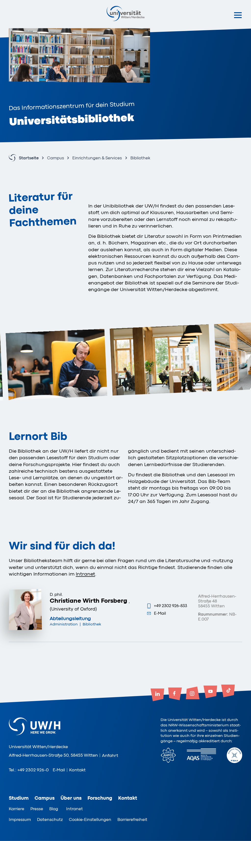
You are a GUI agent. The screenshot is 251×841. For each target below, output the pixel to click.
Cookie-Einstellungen (90, 819)
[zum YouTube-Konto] (210, 692)
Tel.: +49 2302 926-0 (29, 769)
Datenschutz (50, 819)
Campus (55, 158)
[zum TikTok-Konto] (228, 691)
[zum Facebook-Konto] (175, 694)
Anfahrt (110, 755)
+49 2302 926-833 (170, 605)
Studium (19, 798)
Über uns (71, 798)
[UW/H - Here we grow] (125, 13)
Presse (36, 809)
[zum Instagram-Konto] (193, 693)
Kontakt (77, 769)
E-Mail (160, 613)
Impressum (20, 819)
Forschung (100, 798)
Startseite (29, 158)
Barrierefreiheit (132, 819)
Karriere (16, 809)
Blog (53, 809)
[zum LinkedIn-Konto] (157, 695)
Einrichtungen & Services (97, 158)
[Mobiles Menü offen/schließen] (238, 15)
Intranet (85, 574)
